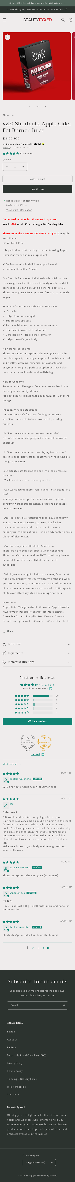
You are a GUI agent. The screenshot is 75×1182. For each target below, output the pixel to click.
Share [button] (10, 631)
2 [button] (33, 948)
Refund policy (15, 1071)
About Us (12, 1039)
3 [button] (38, 948)
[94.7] (28, 742)
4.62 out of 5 (47, 685)
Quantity (7, 159)
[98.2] (44, 742)
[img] (11, 773)
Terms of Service (16, 1086)
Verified (35, 754)
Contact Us (13, 1094)
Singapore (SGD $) (35, 1162)
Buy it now (37, 189)
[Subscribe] (64, 1005)
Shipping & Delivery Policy (22, 1079)
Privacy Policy (14, 1063)
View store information (19, 210)
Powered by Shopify (47, 1176)
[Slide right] (45, 106)
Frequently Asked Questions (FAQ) (26, 1055)
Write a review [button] (37, 721)
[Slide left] (30, 106)
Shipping (6, 147)
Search (11, 1031)
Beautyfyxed (32, 1176)
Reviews (11, 1047)
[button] (4, 20)
